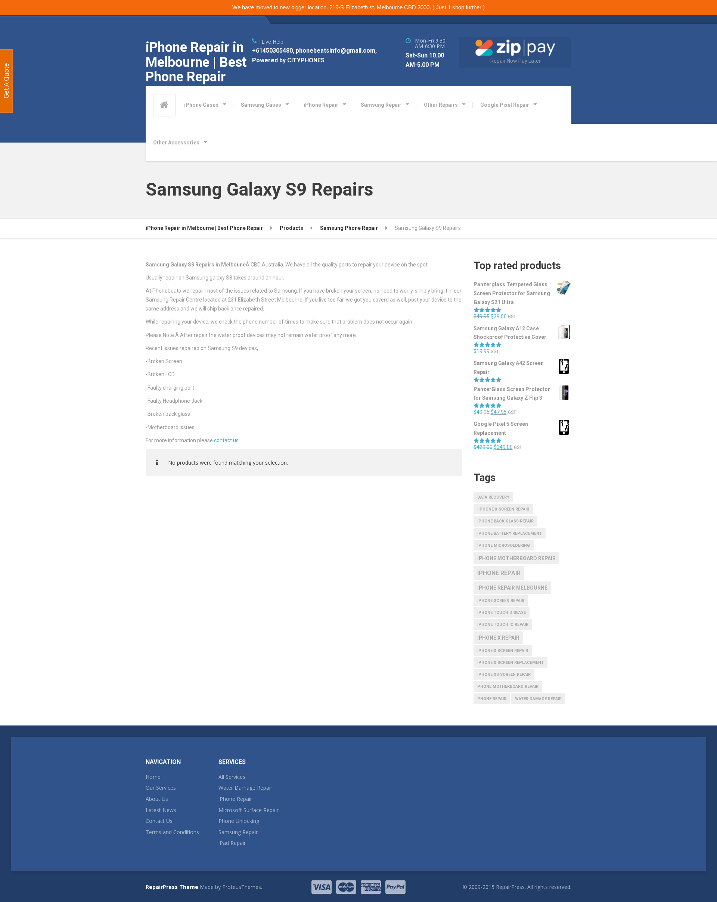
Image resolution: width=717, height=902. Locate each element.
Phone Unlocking (238, 820)
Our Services (161, 787)
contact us (226, 440)
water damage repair (538, 698)
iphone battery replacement (509, 533)
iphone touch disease (501, 612)
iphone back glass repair (505, 521)
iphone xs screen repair (504, 674)
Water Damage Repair (245, 787)
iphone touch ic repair (502, 624)
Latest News (161, 810)
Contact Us (159, 820)
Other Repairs (441, 105)
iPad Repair (232, 842)
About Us (157, 798)
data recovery (493, 497)
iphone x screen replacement (510, 662)
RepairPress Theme (172, 886)
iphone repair (499, 573)
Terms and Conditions (172, 832)
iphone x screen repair (502, 650)
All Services (231, 776)
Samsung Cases (261, 105)
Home (153, 776)
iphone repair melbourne (512, 588)
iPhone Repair (321, 105)
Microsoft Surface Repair (248, 810)
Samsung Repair (381, 105)
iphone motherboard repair (516, 558)
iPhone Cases (201, 105)
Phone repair (491, 698)
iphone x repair (498, 638)
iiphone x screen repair (503, 509)
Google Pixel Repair (504, 105)
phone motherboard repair (507, 686)
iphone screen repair (500, 600)
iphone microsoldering (503, 545)
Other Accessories (176, 143)
